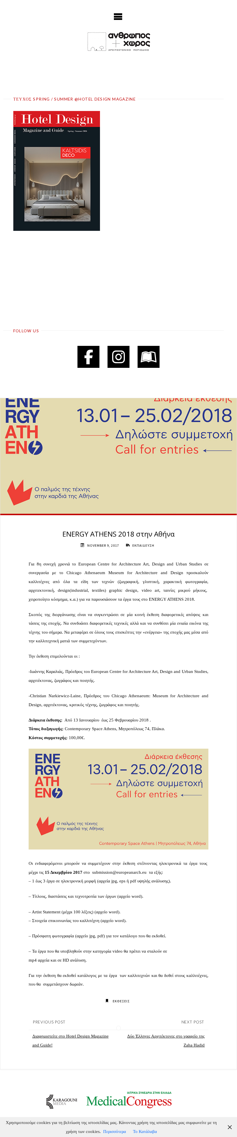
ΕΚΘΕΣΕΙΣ (121, 1001)
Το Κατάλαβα (145, 1131)
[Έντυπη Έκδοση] (149, 357)
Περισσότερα (114, 1131)
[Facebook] (88, 357)
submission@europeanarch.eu (119, 872)
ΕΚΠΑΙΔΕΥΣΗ (143, 545)
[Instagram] (118, 357)
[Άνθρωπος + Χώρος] (118, 41)
